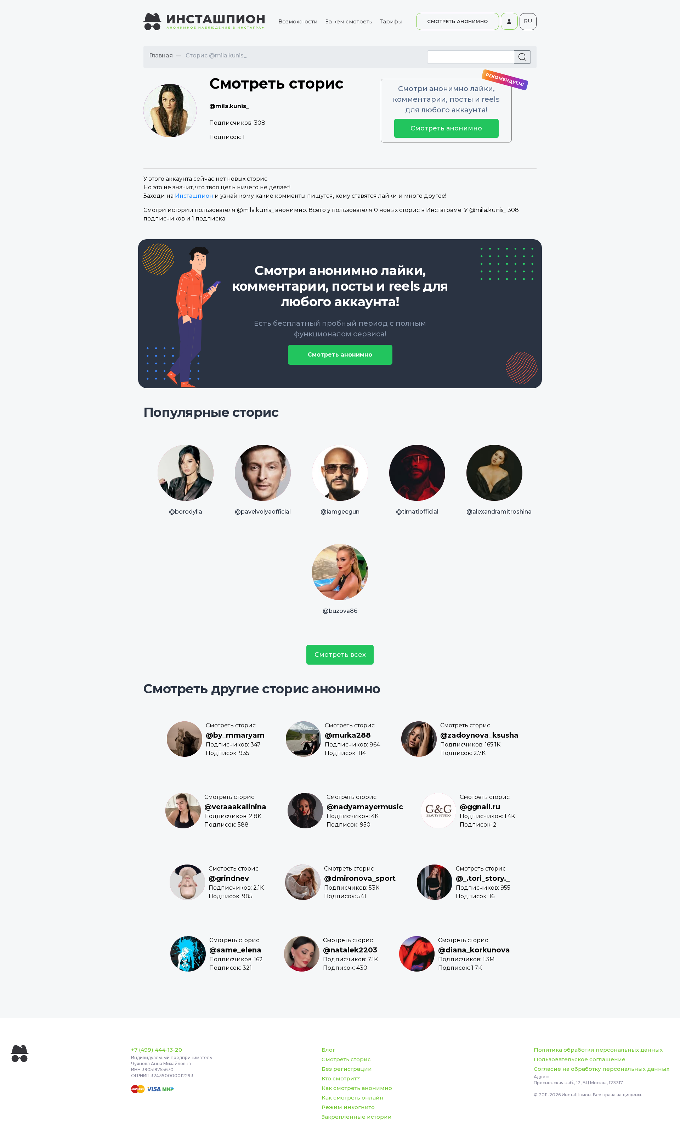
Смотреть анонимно (446, 128)
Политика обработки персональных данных (598, 1049)
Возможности (297, 21)
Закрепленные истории (357, 1116)
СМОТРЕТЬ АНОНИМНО (457, 21)
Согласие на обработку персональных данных (601, 1068)
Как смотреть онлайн (353, 1097)
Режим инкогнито (348, 1107)
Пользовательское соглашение (579, 1059)
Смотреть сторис (346, 1059)
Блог (328, 1049)
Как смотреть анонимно (357, 1088)
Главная (161, 55)
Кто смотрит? (341, 1078)
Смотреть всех (340, 655)
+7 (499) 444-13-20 (156, 1049)
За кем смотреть (348, 21)
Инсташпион (194, 195)
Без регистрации (347, 1068)
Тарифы (391, 21)
